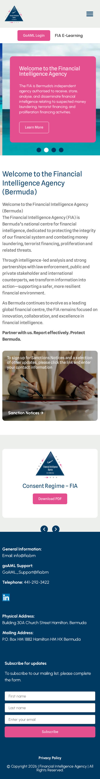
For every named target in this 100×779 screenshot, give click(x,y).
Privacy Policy (50, 758)
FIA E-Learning (69, 35)
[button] (89, 13)
